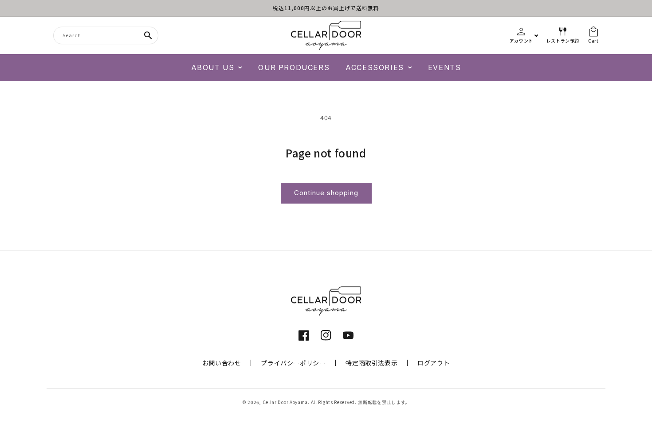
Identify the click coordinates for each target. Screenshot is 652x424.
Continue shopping (326, 192)
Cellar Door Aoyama (285, 402)
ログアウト (433, 363)
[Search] (148, 35)
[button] (217, 67)
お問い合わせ (221, 363)
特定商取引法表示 (371, 363)
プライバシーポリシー (293, 363)
